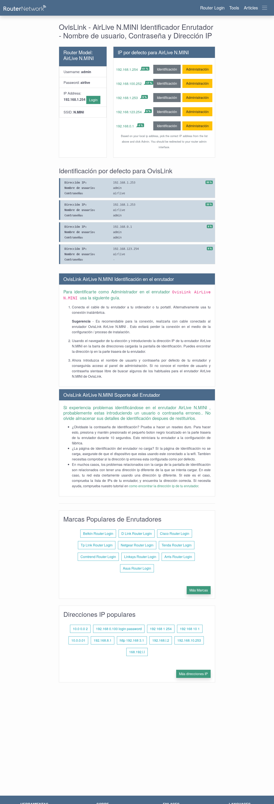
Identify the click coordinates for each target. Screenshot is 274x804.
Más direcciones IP (193, 673)
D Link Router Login (136, 533)
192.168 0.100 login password (119, 628)
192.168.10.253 (189, 640)
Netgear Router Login (137, 545)
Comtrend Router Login (98, 556)
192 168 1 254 (161, 628)
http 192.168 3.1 (132, 640)
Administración (197, 69)
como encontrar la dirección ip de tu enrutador (163, 485)
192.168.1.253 (127, 97)
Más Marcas (198, 590)
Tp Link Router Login (97, 545)
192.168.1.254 (127, 69)
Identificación (167, 69)
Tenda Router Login (177, 545)
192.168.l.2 (160, 640)
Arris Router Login (178, 556)
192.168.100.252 (129, 83)
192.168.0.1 (125, 126)
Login (93, 99)
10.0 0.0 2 (80, 628)
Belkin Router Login (98, 533)
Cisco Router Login (174, 533)
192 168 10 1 (190, 628)
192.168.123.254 (129, 111)
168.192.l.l (137, 651)
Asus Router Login (137, 568)
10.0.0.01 (78, 640)
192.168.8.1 (103, 640)
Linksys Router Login (140, 556)
